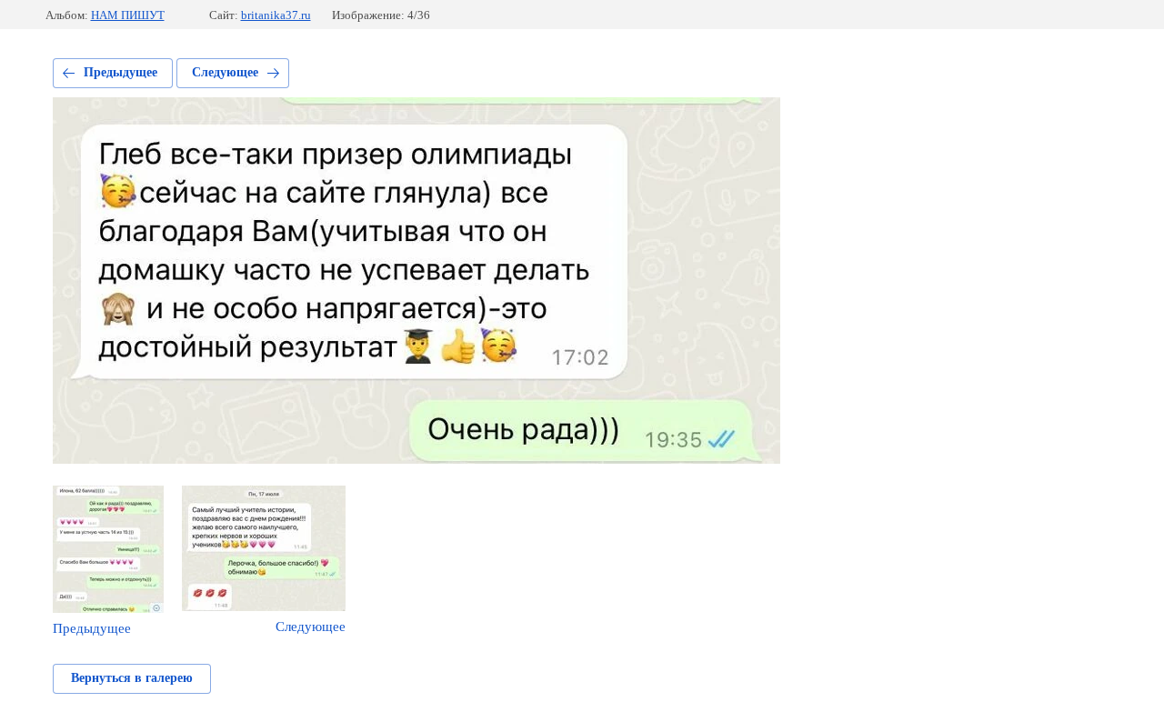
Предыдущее (120, 72)
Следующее (225, 72)
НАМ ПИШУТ (128, 15)
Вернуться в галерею (132, 678)
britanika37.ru (276, 15)
